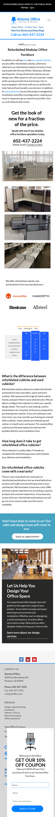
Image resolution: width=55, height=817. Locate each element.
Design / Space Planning (14, 707)
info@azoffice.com (13, 693)
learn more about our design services (23, 634)
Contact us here (34, 144)
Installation (9, 710)
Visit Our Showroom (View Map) (27, 30)
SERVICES (9, 702)
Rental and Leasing (12, 715)
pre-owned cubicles (41, 60)
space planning (11, 91)
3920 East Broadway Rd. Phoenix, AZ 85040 (16, 677)
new (25, 60)
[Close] (51, 730)
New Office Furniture (14, 726)
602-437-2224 (27, 140)
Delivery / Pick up (12, 712)
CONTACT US (11, 669)
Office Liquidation (12, 718)
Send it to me (27, 808)
